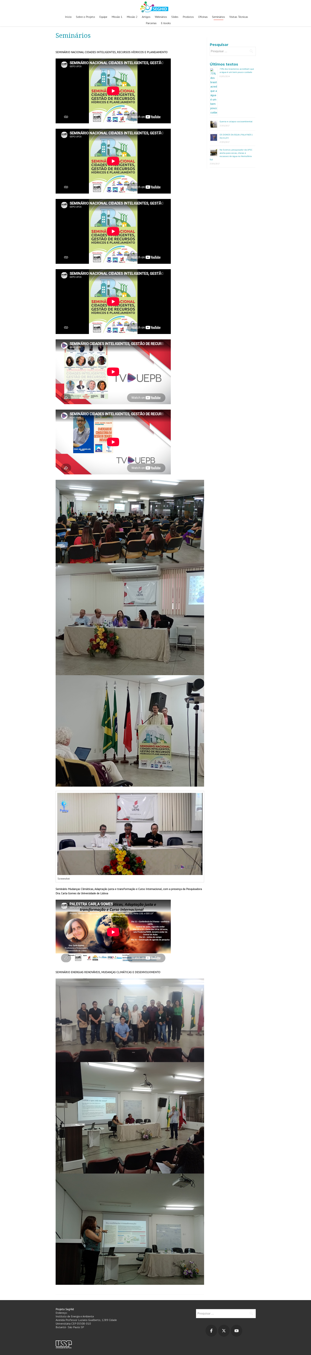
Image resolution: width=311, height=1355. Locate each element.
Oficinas (203, 17)
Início (68, 17)
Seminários (218, 17)
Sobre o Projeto (85, 17)
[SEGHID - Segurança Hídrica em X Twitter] (224, 1331)
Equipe (103, 17)
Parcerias (151, 23)
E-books (166, 23)
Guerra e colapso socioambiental (236, 121)
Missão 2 (132, 17)
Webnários (161, 17)
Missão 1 (117, 17)
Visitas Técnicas (238, 17)
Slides (174, 17)
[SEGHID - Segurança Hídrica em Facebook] (211, 1331)
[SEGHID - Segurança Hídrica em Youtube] (236, 1331)
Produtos (188, 17)
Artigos (146, 17)
